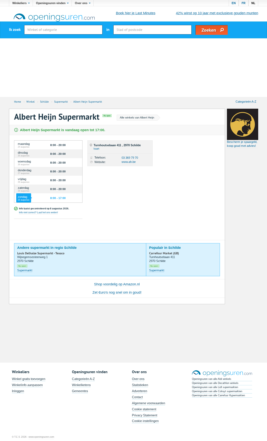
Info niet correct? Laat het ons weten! (38, 212)
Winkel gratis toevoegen (28, 379)
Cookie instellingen (145, 421)
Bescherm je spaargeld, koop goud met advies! (242, 143)
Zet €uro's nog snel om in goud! (117, 292)
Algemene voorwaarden (148, 403)
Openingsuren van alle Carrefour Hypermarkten (218, 395)
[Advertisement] (133, 67)
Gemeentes (80, 391)
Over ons (138, 379)
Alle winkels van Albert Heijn (137, 117)
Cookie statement (144, 409)
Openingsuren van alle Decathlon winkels (215, 383)
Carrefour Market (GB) (164, 253)
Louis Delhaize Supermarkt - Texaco (41, 253)
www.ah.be (129, 161)
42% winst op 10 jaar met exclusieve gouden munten (217, 13)
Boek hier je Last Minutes (135, 13)
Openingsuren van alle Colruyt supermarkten (217, 391)
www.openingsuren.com (41, 437)
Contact (137, 397)
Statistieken (140, 385)
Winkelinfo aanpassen (27, 385)
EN (234, 3)
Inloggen (18, 391)
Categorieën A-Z (246, 101)
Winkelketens (81, 385)
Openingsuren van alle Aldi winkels (211, 378)
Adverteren (139, 391)
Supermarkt (24, 270)
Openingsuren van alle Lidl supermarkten (215, 387)
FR (243, 3)
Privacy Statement (144, 415)
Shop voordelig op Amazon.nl (117, 284)
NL (253, 3)
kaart (96, 148)
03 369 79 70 (130, 157)
